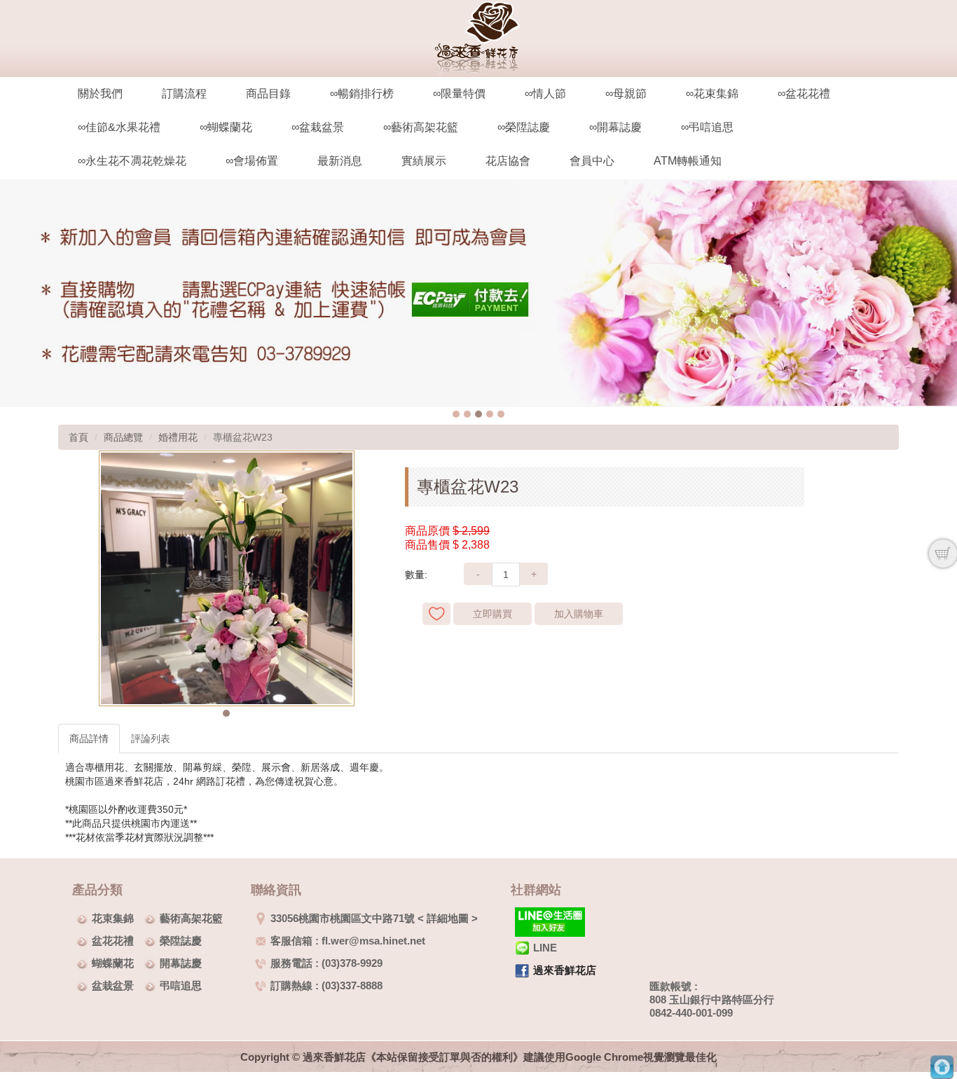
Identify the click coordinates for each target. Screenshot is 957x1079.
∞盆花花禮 (804, 93)
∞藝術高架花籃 (420, 127)
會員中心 (592, 161)
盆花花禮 (113, 941)
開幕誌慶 (181, 963)
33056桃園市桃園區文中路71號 (342, 918)
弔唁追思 (181, 985)
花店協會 (508, 161)
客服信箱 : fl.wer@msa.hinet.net (347, 941)
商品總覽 (123, 437)
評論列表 (150, 738)
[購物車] (943, 554)
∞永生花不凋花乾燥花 (132, 161)
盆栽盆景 (113, 985)
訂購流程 (184, 93)
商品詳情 (89, 738)
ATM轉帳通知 (688, 161)
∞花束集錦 (712, 93)
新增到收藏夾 (436, 614)
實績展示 (423, 161)
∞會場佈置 (252, 161)
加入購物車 (578, 613)
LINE (545, 948)
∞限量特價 (459, 93)
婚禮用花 (178, 437)
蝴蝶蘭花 (113, 963)
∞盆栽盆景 (317, 127)
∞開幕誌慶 (615, 127)
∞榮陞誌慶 (523, 127)
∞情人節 (545, 93)
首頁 (78, 437)
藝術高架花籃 (191, 918)
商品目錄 (268, 93)
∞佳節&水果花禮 (119, 127)
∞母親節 (626, 93)
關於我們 (100, 93)
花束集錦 (113, 918)
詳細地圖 (448, 918)
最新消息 (339, 161)
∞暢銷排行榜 (362, 93)
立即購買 (492, 613)
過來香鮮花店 (564, 970)
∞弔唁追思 (707, 127)
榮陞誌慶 (181, 941)
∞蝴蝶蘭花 (226, 127)
